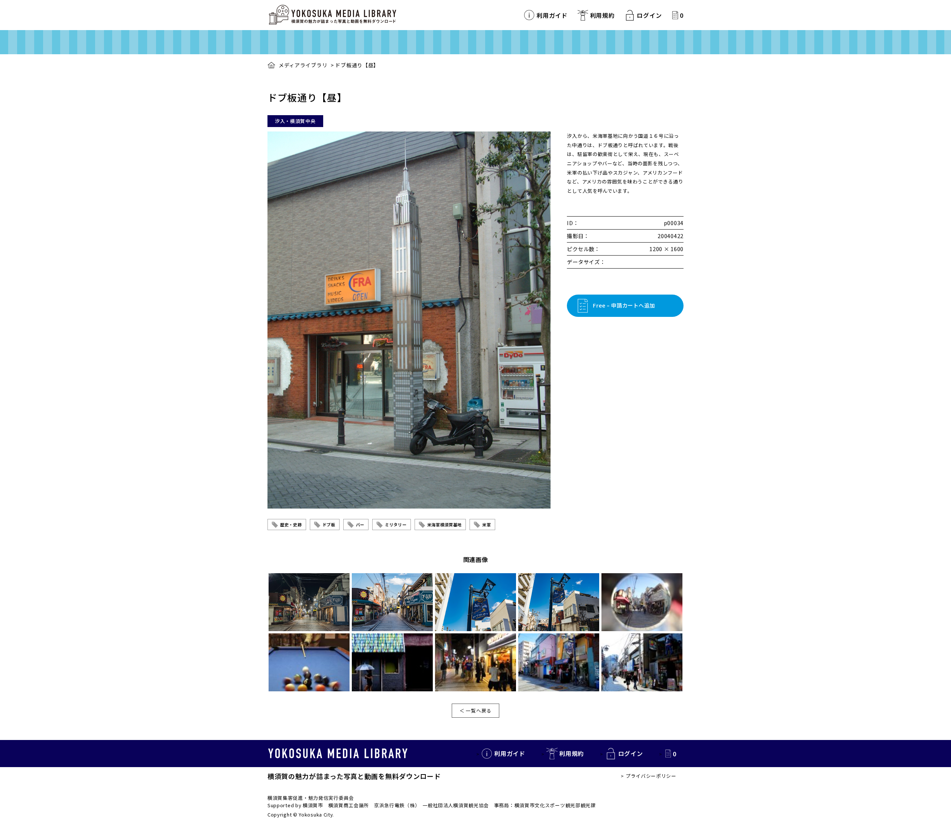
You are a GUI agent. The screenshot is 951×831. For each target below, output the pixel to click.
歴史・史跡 (291, 525)
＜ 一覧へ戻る (475, 710)
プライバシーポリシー (651, 775)
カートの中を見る (675, 15)
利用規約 (602, 15)
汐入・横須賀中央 (295, 120)
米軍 (486, 525)
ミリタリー (396, 525)
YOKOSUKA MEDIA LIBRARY (337, 753)
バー (360, 525)
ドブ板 (328, 525)
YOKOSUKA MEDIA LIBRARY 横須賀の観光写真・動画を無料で (332, 15)
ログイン (649, 15)
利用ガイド (552, 15)
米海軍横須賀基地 (444, 525)
